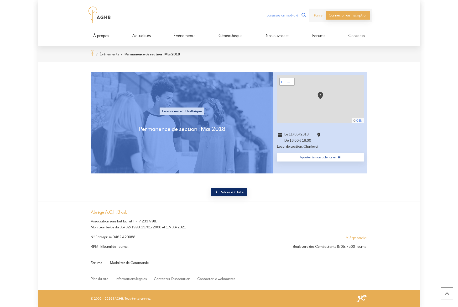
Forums (318, 36)
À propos (101, 36)
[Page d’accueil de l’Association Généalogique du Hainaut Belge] (99, 15)
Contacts (356, 36)
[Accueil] (92, 53)
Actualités (141, 36)
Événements (184, 36)
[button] (320, 95)
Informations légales (131, 278)
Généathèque (231, 36)
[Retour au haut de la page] (447, 293)
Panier (319, 15)
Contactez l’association (172, 278)
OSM (359, 121)
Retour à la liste (231, 192)
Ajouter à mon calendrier (318, 157)
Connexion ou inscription (348, 15)
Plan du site (99, 278)
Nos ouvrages (277, 36)
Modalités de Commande (129, 262)
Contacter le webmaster (216, 278)
